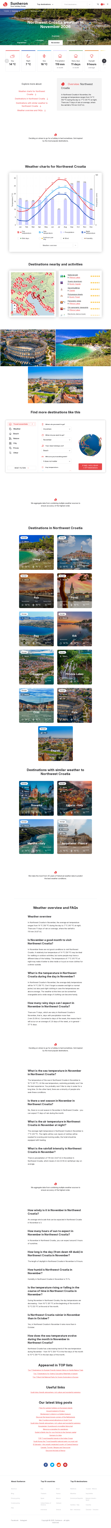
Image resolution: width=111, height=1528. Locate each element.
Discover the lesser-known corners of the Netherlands (55, 1417)
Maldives (73, 1489)
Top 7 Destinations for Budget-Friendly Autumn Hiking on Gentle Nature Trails (55, 1370)
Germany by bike (55, 1435)
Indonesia (44, 1509)
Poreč (77, 297)
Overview (55, 36)
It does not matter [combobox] (50, 461)
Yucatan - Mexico (91, 1489)
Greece (58, 1509)
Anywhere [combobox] (47, 429)
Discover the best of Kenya (55, 1450)
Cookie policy (15, 1503)
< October (40, 40)
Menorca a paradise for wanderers (55, 1429)
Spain (42, 1498)
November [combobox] (47, 440)
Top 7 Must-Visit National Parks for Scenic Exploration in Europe (55, 1377)
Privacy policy (15, 1498)
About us (14, 1489)
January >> (89, 40)
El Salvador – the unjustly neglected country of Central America (55, 1444)
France (58, 1493)
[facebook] (46, 1465)
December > (72, 40)
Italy (42, 1489)
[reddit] (59, 1465)
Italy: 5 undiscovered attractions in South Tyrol (55, 1420)
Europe (15, 11)
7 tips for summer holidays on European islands (55, 1408)
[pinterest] (65, 1465)
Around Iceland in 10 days (55, 1411)
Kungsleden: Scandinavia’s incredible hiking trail (55, 1426)
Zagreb (78, 284)
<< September (21, 41)
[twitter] (52, 1465)
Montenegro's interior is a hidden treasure (55, 1414)
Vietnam (58, 1503)
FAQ (12, 1508)
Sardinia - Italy (74, 1505)
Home (6, 11)
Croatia (24, 11)
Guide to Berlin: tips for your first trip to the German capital (55, 1432)
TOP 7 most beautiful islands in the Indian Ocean (55, 1438)
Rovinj (71, 284)
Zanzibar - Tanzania (92, 1509)
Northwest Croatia (38, 11)
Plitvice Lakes (74, 277)
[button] (14, 305)
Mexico (58, 1498)
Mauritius (73, 1493)
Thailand (43, 1493)
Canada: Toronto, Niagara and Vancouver (55, 1447)
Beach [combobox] (45, 450)
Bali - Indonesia (75, 1509)
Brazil (58, 1489)
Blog (12, 1493)
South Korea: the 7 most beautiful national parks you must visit (55, 1441)
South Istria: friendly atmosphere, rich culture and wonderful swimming (55, 1392)
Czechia (88, 1505)
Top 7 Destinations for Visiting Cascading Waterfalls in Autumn (55, 1374)
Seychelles (89, 1493)
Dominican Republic (76, 1498)
